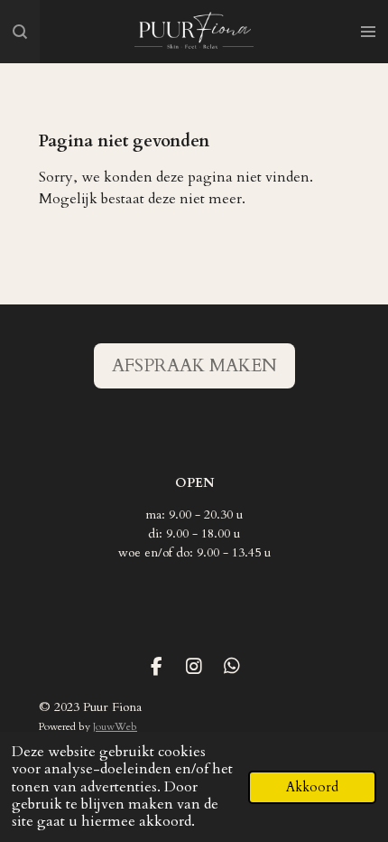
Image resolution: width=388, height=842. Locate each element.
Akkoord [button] (312, 787)
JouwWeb (115, 726)
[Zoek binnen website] (20, 31)
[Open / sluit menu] (368, 31)
